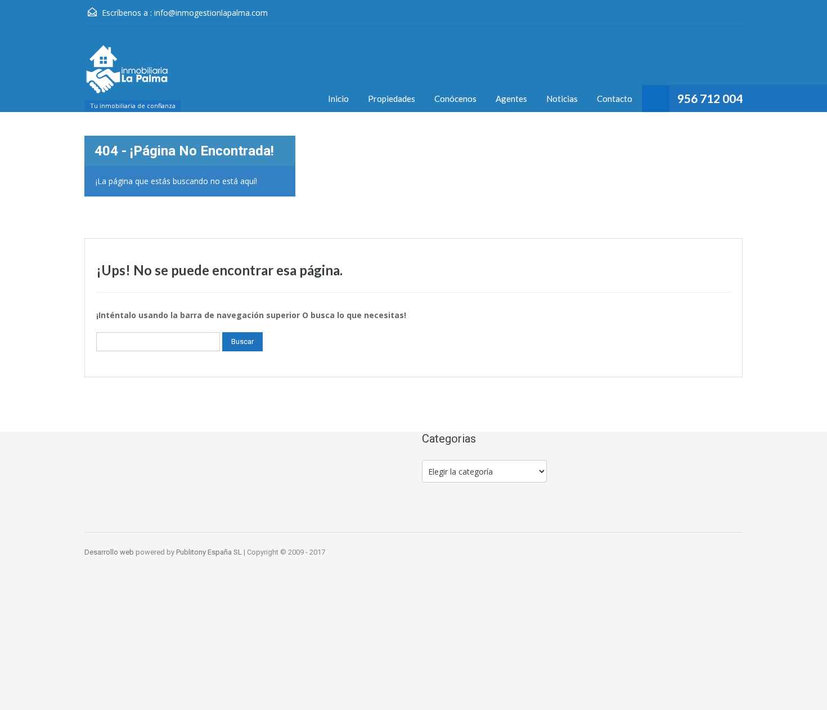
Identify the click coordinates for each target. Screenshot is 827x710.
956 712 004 (710, 98)
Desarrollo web (110, 552)
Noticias (562, 98)
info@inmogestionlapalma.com (211, 12)
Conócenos (455, 98)
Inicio (338, 98)
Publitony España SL (209, 552)
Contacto (614, 98)
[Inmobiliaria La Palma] (126, 74)
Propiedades (391, 98)
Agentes (511, 98)
